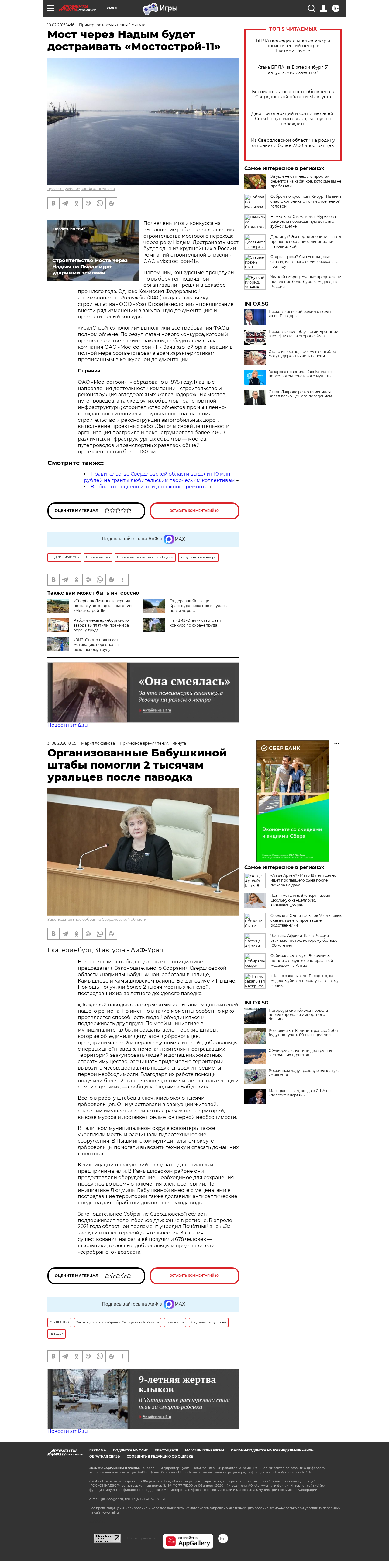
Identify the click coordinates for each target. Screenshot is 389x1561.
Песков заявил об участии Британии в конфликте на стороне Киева (303, 334)
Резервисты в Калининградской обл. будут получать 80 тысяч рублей (304, 1032)
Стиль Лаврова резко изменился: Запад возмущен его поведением (300, 394)
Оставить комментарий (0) (195, 511)
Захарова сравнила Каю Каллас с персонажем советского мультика (301, 374)
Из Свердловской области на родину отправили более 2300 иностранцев (293, 143)
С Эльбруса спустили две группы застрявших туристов (300, 1053)
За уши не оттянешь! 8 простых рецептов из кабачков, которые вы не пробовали (305, 181)
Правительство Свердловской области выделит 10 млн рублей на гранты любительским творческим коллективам (159, 477)
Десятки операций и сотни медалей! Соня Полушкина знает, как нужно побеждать (293, 119)
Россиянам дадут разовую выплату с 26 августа (304, 1073)
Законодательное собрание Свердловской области (96, 919)
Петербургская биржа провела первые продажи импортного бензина (298, 1014)
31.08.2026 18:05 (61, 743)
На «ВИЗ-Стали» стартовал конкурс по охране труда (195, 622)
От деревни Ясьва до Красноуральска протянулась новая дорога (198, 606)
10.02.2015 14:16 (60, 25)
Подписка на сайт (130, 1450)
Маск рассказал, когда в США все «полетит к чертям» (300, 1093)
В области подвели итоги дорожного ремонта (149, 487)
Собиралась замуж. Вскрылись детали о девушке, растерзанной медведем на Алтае (301, 960)
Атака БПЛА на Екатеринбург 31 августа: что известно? (293, 70)
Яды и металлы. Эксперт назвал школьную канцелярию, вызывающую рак (300, 900)
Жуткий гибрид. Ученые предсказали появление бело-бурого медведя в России (305, 281)
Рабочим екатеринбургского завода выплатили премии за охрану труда (101, 625)
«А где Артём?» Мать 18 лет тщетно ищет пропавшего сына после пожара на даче (303, 880)
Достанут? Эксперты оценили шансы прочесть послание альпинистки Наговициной (305, 241)
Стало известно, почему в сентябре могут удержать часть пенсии (302, 354)
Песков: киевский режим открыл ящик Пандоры (300, 313)
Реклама (97, 1450)
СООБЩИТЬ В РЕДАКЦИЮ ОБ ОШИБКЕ (160, 1456)
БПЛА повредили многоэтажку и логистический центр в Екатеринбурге (293, 46)
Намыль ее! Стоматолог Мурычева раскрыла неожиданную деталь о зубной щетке (303, 221)
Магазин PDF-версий (204, 1450)
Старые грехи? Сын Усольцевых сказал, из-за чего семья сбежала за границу (304, 261)
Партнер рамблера (141, 1538)
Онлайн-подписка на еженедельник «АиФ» (272, 1450)
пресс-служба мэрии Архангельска (81, 189)
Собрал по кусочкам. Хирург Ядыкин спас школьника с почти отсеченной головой (305, 201)
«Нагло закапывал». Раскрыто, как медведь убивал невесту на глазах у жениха (304, 980)
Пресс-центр (166, 1450)
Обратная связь (104, 1456)
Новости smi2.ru (67, 725)
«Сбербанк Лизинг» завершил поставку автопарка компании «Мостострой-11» (103, 606)
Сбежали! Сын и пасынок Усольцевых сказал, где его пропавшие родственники (306, 920)
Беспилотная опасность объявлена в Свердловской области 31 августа (293, 94)
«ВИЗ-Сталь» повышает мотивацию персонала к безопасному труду (97, 644)
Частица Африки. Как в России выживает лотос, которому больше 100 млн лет (303, 940)
